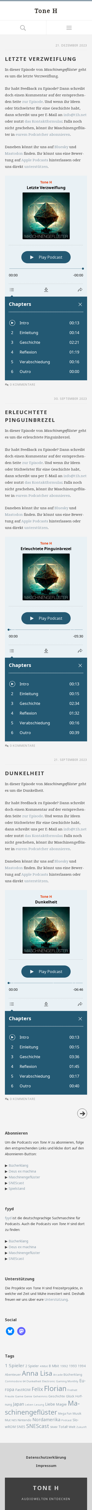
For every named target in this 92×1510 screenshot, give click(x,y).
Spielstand (17, 1188)
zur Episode (32, 101)
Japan (18, 1404)
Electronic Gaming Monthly (60, 1381)
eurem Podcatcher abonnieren (43, 134)
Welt (72, 1427)
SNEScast (16, 1183)
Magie (61, 1404)
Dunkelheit (25, 773)
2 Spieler (32, 1366)
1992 (64, 1366)
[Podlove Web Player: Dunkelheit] (46, 992)
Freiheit (72, 1390)
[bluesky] (10, 1330)
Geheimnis (40, 1396)
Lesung (39, 1404)
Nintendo (24, 1420)
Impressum (46, 1465)
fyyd (8, 1218)
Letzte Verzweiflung (41, 58)
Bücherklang (18, 1165)
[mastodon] (21, 1330)
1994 (82, 1366)
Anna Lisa (37, 1373)
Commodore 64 (15, 1381)
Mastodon (14, 153)
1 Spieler (14, 1365)
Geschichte (56, 1396)
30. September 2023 (70, 399)
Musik (77, 1413)
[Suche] (23, 27)
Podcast (66, 1420)
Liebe (50, 1404)
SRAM (53, 1427)
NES (14, 1420)
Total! (63, 1426)
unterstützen (36, 166)
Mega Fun (65, 1413)
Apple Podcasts (34, 159)
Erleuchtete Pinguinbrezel (30, 415)
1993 (73, 1366)
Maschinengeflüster (24, 1177)
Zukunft (81, 1427)
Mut (8, 1420)
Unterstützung (56, 1299)
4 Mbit (44, 1366)
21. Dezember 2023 (71, 45)
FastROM (23, 1389)
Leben (29, 1404)
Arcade (58, 1374)
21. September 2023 (70, 760)
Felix (37, 1388)
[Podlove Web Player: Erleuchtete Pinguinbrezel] (46, 639)
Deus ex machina (22, 1171)
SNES (21, 1426)
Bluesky (61, 146)
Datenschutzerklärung (46, 1457)
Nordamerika (46, 1419)
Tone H (46, 11)
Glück (70, 1396)
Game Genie (23, 1396)
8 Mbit (54, 1366)
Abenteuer (13, 1374)
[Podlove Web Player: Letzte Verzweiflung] (46, 278)
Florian (55, 1388)
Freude (9, 1396)
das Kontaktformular (43, 121)
